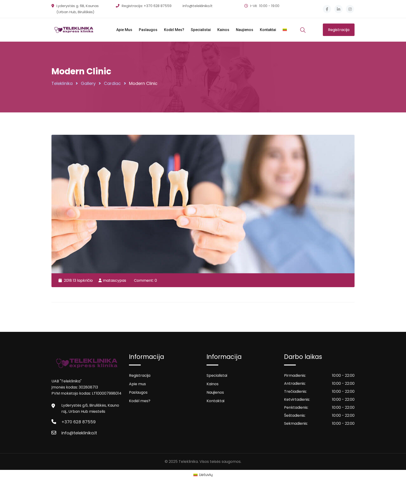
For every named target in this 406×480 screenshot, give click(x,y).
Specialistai (201, 30)
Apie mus (124, 30)
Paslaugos (148, 30)
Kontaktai (268, 30)
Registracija (338, 29)
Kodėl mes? (174, 30)
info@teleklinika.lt (198, 5)
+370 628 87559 (158, 5)
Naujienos (244, 30)
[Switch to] (285, 30)
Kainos (223, 30)
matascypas (114, 280)
